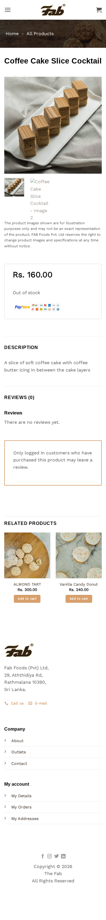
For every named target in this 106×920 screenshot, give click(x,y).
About (17, 740)
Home (12, 33)
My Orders (21, 807)
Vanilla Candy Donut (79, 584)
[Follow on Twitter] (56, 856)
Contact (19, 763)
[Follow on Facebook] (42, 856)
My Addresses (25, 818)
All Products (40, 33)
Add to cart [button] (27, 599)
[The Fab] (53, 9)
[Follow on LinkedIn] (63, 856)
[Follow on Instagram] (49, 856)
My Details (21, 796)
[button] (7, 10)
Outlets (18, 752)
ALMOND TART (27, 584)
